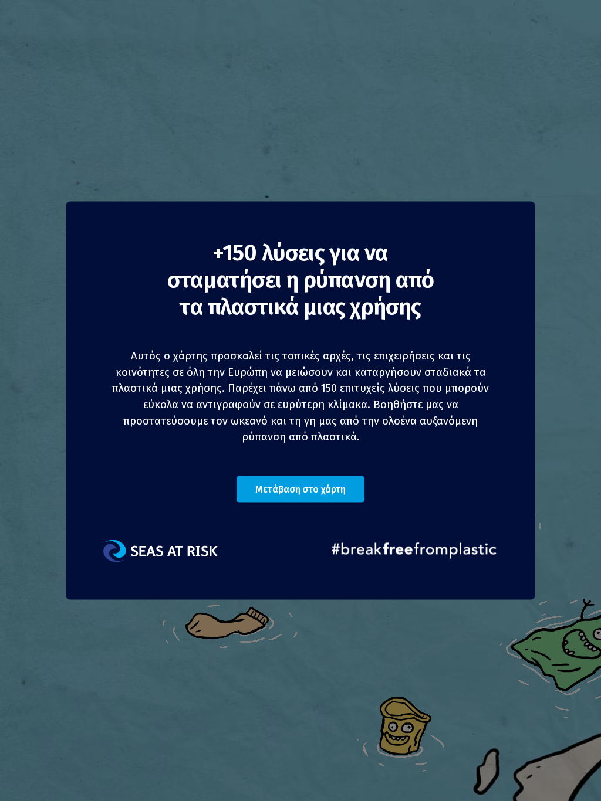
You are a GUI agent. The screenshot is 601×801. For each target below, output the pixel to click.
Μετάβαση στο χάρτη (300, 488)
